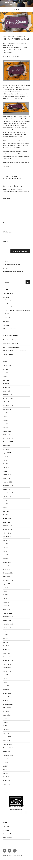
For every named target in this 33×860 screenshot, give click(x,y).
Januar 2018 (6, 740)
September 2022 (8, 536)
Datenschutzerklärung (9, 329)
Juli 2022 (5, 544)
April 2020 (6, 642)
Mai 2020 (5, 638)
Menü (17, 9)
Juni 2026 (5, 373)
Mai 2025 (5, 420)
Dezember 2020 (8, 613)
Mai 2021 (5, 595)
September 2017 (8, 755)
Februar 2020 (7, 649)
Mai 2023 (5, 507)
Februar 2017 (7, 780)
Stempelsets (9, 307)
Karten (17, 176)
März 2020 (6, 646)
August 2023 (7, 496)
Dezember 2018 (7, 700)
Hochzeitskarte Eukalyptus (11, 340)
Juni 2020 (5, 635)
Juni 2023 (5, 504)
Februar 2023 (7, 518)
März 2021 (6, 602)
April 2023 (6, 511)
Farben (7, 303)
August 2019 (7, 671)
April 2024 (6, 467)
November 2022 (8, 529)
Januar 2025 (6, 434)
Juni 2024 (5, 460)
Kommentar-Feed (8, 834)
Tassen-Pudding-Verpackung (11, 347)
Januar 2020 (6, 653)
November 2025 (8, 398)
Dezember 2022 (7, 526)
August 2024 (7, 453)
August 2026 (7, 365)
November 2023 (8, 485)
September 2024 (8, 449)
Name (5, 223)
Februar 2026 (7, 387)
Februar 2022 (7, 562)
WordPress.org (7, 837)
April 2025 (6, 424)
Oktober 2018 (7, 708)
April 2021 (6, 598)
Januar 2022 (6, 566)
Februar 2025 (7, 431)
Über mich (6, 321)
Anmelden (6, 827)
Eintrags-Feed (7, 830)
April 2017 (6, 773)
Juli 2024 (5, 456)
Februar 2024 (7, 475)
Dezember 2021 (7, 569)
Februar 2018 (7, 737)
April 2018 (6, 729)
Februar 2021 (7, 606)
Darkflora (10, 2)
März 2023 (6, 515)
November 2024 (8, 442)
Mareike (22, 36)
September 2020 (8, 624)
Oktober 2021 (7, 576)
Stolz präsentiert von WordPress (12, 855)
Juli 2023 (5, 500)
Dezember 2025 (8, 394)
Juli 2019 (5, 675)
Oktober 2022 (7, 533)
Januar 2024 (6, 478)
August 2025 (7, 409)
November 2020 (8, 617)
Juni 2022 (5, 547)
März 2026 (6, 384)
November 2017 (8, 748)
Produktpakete (9, 314)
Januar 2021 (6, 609)
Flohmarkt (6, 297)
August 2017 (7, 759)
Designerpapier (9, 300)
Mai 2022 (5, 551)
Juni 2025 (5, 416)
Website (5, 241)
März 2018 (6, 733)
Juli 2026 (5, 369)
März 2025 (6, 427)
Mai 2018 (5, 726)
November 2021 (8, 573)
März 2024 (6, 471)
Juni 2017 (5, 766)
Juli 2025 (5, 413)
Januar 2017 (6, 784)
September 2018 (8, 711)
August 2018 (7, 715)
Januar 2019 (6, 697)
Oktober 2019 (7, 664)
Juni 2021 (5, 591)
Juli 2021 (5, 587)
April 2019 (6, 686)
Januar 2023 (6, 522)
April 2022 (6, 555)
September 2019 (8, 667)
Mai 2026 (5, 376)
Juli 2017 (5, 762)
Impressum (6, 325)
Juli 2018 (5, 719)
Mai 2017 (5, 769)
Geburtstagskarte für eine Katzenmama (14, 351)
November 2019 (8, 660)
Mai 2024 (5, 464)
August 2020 (7, 628)
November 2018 (8, 704)
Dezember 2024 (8, 438)
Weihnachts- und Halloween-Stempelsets (17, 310)
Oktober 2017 (7, 751)
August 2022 (7, 540)
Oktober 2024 (7, 445)
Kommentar (7, 198)
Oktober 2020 (7, 620)
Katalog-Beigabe (8, 354)
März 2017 (6, 777)
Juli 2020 (5, 631)
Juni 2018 (5, 722)
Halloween (9, 176)
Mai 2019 (5, 682)
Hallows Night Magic (13, 178)
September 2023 (8, 493)
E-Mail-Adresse (8, 232)
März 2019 (6, 689)
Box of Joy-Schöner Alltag (10, 343)
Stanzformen (8, 317)
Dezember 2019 (7, 657)
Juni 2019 (5, 678)
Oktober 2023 (7, 489)
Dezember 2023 (7, 482)
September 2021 (8, 580)
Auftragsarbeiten (8, 293)
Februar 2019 (7, 693)
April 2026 (6, 380)
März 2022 (6, 558)
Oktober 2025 (7, 402)
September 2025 (8, 405)
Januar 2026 (6, 391)
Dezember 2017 (7, 744)
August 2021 (7, 584)
